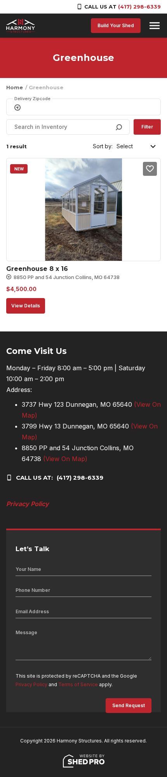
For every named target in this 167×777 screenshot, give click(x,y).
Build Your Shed (115, 25)
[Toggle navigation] (154, 25)
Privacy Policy (27, 504)
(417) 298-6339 (139, 6)
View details (25, 306)
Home (14, 87)
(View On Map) (65, 459)
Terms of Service (78, 684)
